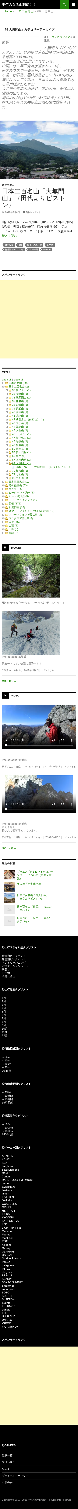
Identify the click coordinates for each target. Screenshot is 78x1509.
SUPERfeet (8, 1299)
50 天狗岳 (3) (20, 448)
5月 (4, 1011)
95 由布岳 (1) (20, 477)
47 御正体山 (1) (21, 437)
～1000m (7, 1127)
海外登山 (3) (16, 488)
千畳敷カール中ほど (12, 670)
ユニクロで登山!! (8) (21, 518)
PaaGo (6, 1261)
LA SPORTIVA (10, 1220)
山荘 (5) (13, 525)
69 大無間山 (8, 185)
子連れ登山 (8, 976)
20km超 (6, 1070)
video (15, 695)
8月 (4, 1021)
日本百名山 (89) (18, 382)
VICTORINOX (10, 1326)
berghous (7, 1166)
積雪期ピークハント (14, 955)
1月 (4, 997)
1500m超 (9, 245)
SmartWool (8, 1285)
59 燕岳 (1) (18, 455)
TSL (4, 1312)
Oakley (6, 1248)
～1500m (7, 1131)
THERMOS (8, 1306)
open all (6, 379)
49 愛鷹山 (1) (20, 445)
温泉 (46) (14, 521)
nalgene (7, 1244)
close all (18, 379)
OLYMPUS (8, 1251)
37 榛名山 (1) (20, 401)
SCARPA (7, 1278)
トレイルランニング (14, 962)
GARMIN (7, 1200)
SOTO (5, 1292)
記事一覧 (7, 1455)
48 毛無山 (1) (20, 441)
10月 (5, 1028)
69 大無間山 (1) (21, 463)
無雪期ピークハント (14, 249)
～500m (6, 1124)
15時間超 (7, 1102)
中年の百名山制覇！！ (19, 4)
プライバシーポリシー (15, 1475)
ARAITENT (8, 1156)
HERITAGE (8, 1210)
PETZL (6, 1268)
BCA (4, 1162)
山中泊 (50, 245)
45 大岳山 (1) (20, 430)
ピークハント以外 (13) (22, 492)
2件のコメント (33, 212)
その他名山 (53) (18, 485)
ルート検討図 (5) (19, 496)
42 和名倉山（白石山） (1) (28, 419)
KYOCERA (8, 1217)
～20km (47, 249)
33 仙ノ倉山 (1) (21, 390)
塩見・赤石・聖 (34, 245)
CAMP (5, 1173)
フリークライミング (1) (23, 499)
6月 (4, 1014)
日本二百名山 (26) (19, 386)
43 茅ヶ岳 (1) (20, 423)
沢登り (6, 969)
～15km (6, 1063)
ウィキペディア (60, 36)
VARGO (6, 1323)
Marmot (6, 1234)
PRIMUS (7, 1275)
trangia (6, 1309)
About (5, 1469)
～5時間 (6, 1092)
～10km (6, 1060)
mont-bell (7, 1237)
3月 (4, 1004)
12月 (5, 1035)
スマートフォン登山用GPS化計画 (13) (31, 510)
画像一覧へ (9, 681)
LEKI (5, 1224)
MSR (5, 1241)
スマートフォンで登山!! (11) (25, 514)
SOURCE (7, 1295)
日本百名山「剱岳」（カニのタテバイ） (22, 837)
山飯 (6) (13, 529)
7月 (4, 1018)
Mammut (7, 1231)
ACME (5, 1159)
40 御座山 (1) (20, 412)
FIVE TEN (8, 1196)
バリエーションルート (15, 966)
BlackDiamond (10, 1169)
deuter (6, 1183)
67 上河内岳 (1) (21, 459)
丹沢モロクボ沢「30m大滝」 (16, 602)
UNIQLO (7, 1319)
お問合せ (7, 1482)
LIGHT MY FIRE (11, 1227)
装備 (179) (15, 503)
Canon (6, 1176)
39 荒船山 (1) (20, 408)
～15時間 (33, 249)
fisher (5, 1193)
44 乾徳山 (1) (20, 426)
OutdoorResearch (12, 1258)
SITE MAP (8, 1462)
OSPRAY (7, 1254)
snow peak (8, 1289)
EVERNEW (8, 1186)
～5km (6, 1057)
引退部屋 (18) (17, 507)
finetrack (7, 1190)
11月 (4, 1032)
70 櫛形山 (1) (20, 470)
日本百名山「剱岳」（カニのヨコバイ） (22, 766)
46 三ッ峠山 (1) (21, 434)
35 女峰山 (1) (20, 393)
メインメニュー (73, 4)
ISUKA (6, 1214)
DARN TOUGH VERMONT (18, 1179)
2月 (4, 1001)
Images (16, 547)
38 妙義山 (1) (20, 404)
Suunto (6, 1302)
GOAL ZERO (9, 1203)
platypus (7, 1272)
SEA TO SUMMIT (12, 1282)
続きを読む (11, 235)
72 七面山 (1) (20, 474)
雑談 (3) (13, 532)
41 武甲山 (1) (20, 415)
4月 (4, 1008)
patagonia (8, 1265)
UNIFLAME (8, 1316)
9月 (20, 245)
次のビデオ (9, 848)
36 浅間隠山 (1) (21, 397)
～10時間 (7, 1095)
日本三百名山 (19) (19, 481)
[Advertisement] (39, 319)
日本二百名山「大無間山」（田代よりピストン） (33, 198)
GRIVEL (7, 1207)
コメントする (58, 602)
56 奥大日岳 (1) (21, 452)
